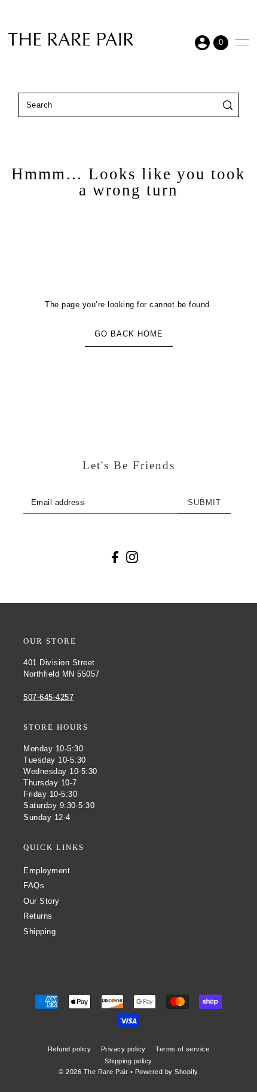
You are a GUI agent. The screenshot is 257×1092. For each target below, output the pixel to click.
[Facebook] (115, 556)
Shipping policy (128, 1061)
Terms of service (182, 1049)
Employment (46, 870)
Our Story (41, 901)
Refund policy (69, 1049)
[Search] (228, 105)
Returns (38, 915)
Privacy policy (123, 1049)
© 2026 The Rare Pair (93, 1071)
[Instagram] (132, 556)
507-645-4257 (48, 697)
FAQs (33, 885)
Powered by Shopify (166, 1071)
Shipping (39, 931)
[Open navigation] (242, 42)
